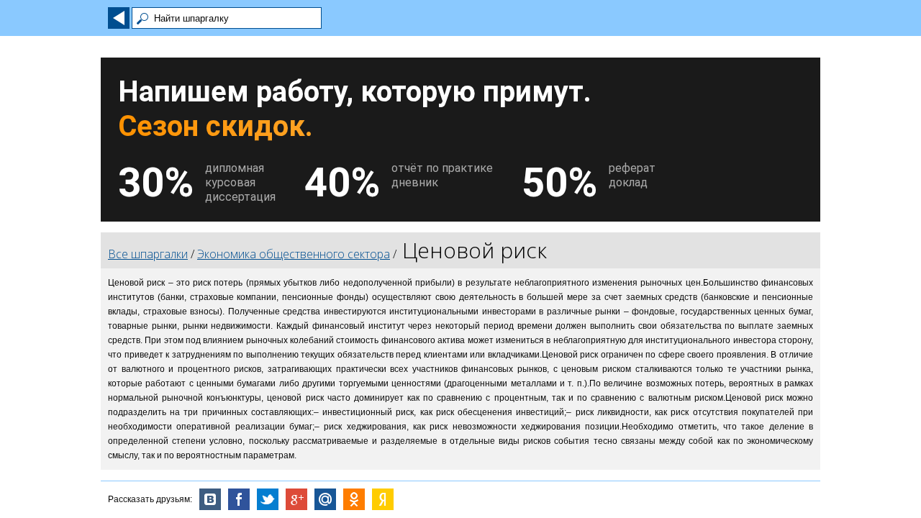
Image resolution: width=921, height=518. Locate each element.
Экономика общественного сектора (293, 254)
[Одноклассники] (354, 499)
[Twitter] (267, 499)
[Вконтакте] (210, 499)
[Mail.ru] (325, 499)
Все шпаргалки (148, 254)
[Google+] (296, 499)
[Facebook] (239, 499)
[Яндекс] (383, 499)
